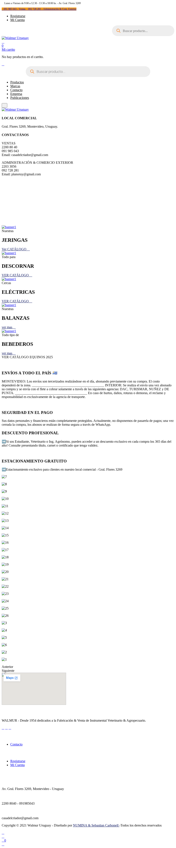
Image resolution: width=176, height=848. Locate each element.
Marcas (15, 86)
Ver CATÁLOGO (14, 249)
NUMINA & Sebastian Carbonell (96, 825)
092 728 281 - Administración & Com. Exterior (52, 9)
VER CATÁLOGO (16, 275)
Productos (17, 82)
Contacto (16, 90)
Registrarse (17, 16)
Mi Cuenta (17, 20)
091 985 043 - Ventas (15, 9)
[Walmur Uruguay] (15, 38)
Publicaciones (19, 97)
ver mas (7, 327)
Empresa (16, 94)
